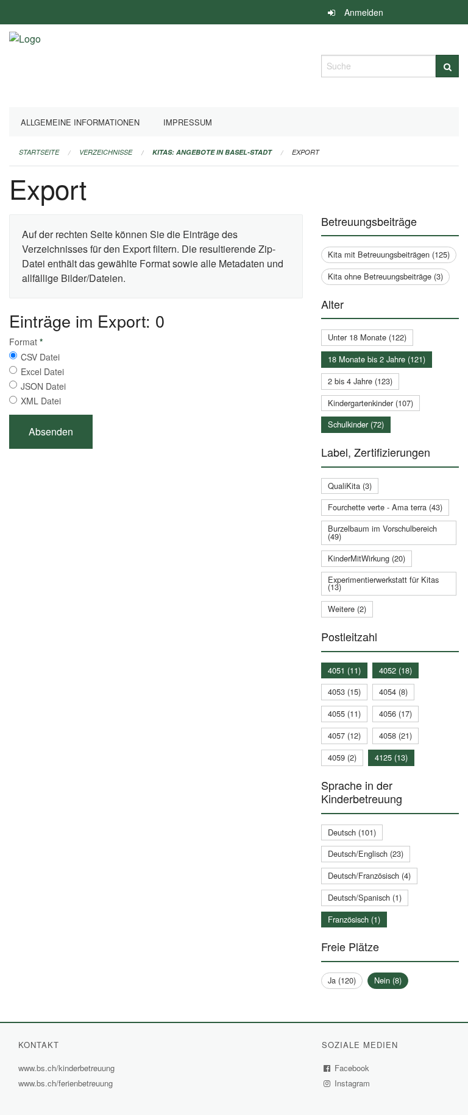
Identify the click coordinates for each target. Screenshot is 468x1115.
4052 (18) (395, 670)
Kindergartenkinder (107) (370, 403)
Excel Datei (42, 371)
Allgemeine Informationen (80, 122)
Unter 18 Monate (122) (367, 337)
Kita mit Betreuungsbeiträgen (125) (389, 254)
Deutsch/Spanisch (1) (365, 897)
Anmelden (363, 12)
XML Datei (41, 401)
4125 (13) (391, 757)
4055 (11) (344, 713)
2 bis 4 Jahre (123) (360, 381)
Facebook (352, 1068)
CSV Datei (40, 357)
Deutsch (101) (352, 832)
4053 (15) (344, 691)
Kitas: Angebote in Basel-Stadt (212, 152)
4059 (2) (342, 757)
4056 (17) (395, 713)
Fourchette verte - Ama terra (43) (385, 507)
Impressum (187, 122)
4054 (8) (393, 691)
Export (305, 152)
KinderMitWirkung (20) (366, 558)
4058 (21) (395, 735)
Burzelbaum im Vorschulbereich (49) (382, 532)
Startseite (39, 152)
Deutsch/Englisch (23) (365, 853)
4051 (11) (344, 670)
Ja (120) (342, 980)
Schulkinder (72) (356, 424)
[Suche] (447, 66)
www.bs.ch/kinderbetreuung (68, 1068)
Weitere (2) (347, 608)
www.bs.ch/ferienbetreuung (65, 1083)
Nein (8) (388, 980)
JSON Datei (43, 386)
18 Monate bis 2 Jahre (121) (376, 359)
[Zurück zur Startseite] (25, 64)
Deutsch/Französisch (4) (369, 875)
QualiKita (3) (350, 485)
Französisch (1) (354, 919)
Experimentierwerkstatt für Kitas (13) (383, 583)
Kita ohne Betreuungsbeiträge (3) (385, 276)
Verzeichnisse (105, 152)
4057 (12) (344, 735)
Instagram (352, 1083)
